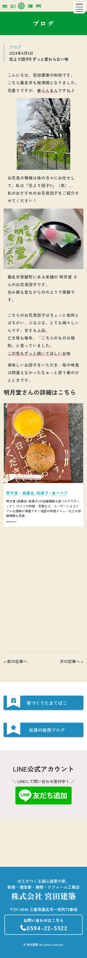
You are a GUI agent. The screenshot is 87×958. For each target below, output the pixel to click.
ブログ (15, 47)
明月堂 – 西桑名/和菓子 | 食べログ (37, 493)
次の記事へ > (71, 661)
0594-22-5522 (45, 924)
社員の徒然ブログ (47, 730)
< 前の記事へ (15, 661)
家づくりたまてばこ (47, 703)
